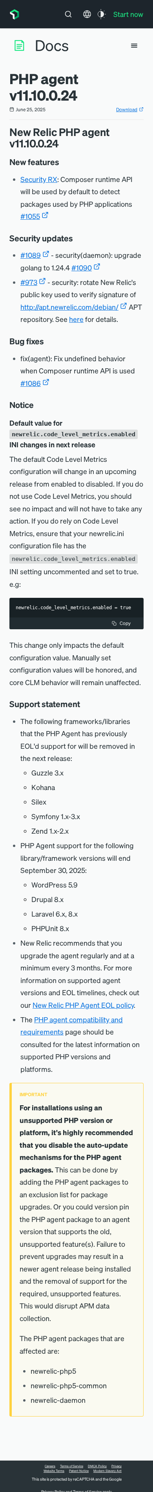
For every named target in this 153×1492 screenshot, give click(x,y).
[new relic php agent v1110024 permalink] (63, 143)
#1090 (81, 267)
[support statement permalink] (84, 704)
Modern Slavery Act (107, 1471)
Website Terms (54, 1471)
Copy (125, 623)
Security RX (38, 179)
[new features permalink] (63, 162)
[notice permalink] (38, 405)
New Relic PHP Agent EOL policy (83, 1004)
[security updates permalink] (77, 238)
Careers (50, 1466)
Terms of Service (71, 1466)
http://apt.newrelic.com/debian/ (69, 306)
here (76, 318)
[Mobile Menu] (134, 45)
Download (126, 109)
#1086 (30, 383)
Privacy (116, 1466)
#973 (28, 282)
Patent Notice (79, 1471)
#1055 (30, 215)
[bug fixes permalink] (48, 341)
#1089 (30, 254)
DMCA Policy (97, 1466)
